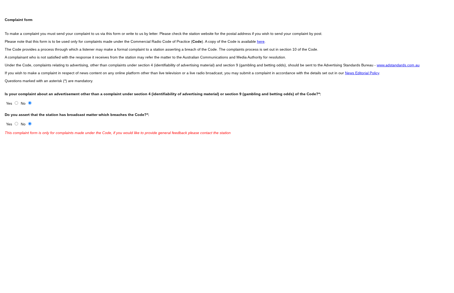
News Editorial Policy (362, 73)
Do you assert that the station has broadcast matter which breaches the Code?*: (77, 115)
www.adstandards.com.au (398, 65)
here (261, 41)
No (23, 103)
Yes (9, 103)
